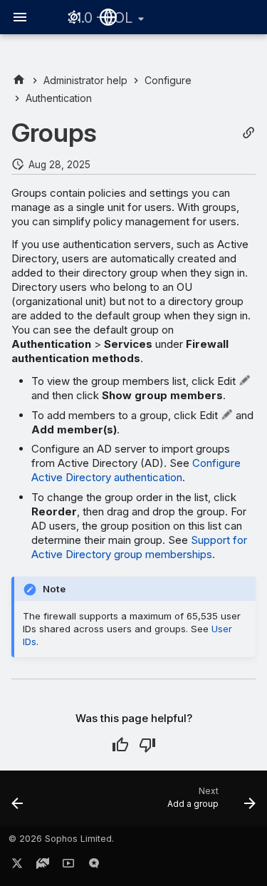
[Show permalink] (248, 132)
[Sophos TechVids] (68, 866)
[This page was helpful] (120, 744)
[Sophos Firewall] (18, 80)
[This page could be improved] (147, 744)
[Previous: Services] (18, 802)
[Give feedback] (94, 866)
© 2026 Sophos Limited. (61, 838)
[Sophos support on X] (17, 866)
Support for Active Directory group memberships (139, 547)
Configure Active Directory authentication (136, 470)
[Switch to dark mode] (74, 17)
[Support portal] (42, 866)
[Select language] (108, 17)
